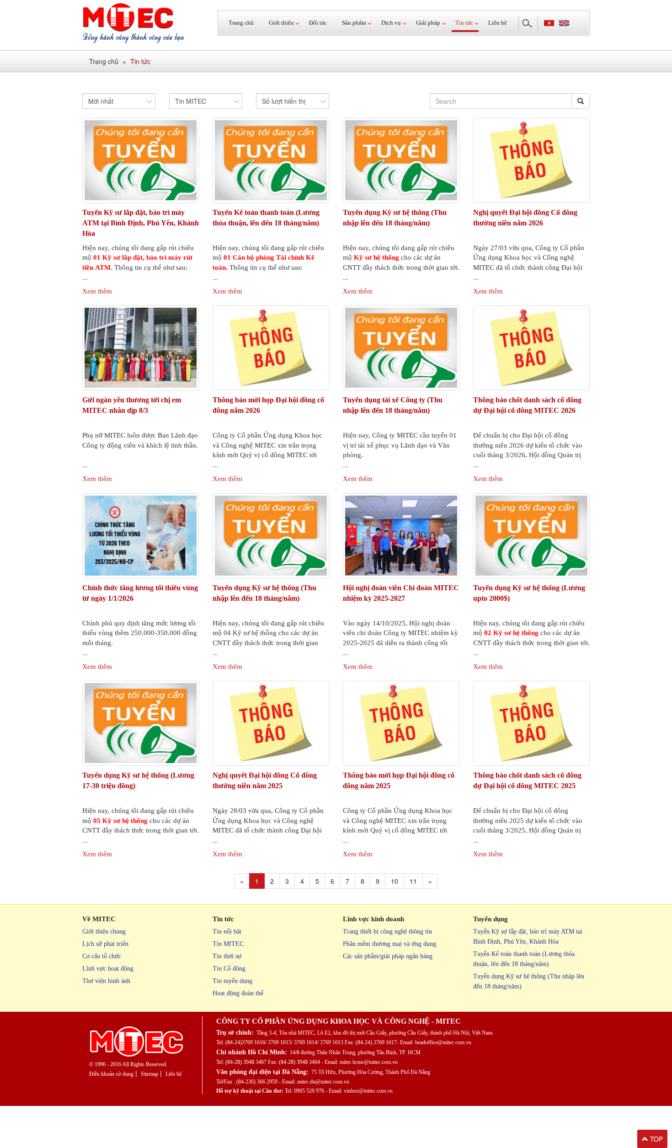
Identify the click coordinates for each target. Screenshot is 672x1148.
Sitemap (149, 1074)
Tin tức (140, 61)
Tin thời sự (227, 956)
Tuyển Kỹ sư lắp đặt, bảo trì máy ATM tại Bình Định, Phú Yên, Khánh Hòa (140, 222)
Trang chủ (241, 22)
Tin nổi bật (227, 931)
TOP (655, 1138)
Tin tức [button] (464, 22)
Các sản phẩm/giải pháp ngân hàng (387, 956)
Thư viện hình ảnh (106, 980)
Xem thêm (97, 291)
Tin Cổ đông (229, 968)
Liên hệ (497, 22)
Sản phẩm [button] (354, 22)
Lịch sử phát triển (105, 943)
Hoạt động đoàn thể (238, 993)
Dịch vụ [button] (391, 22)
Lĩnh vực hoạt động (107, 968)
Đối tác (318, 22)
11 (413, 881)
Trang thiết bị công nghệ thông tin (387, 931)
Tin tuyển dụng (232, 980)
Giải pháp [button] (428, 22)
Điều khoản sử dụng (111, 1074)
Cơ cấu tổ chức (101, 956)
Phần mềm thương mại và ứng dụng (389, 943)
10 (394, 881)
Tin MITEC (228, 943)
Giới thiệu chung (104, 931)
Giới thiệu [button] (281, 22)
